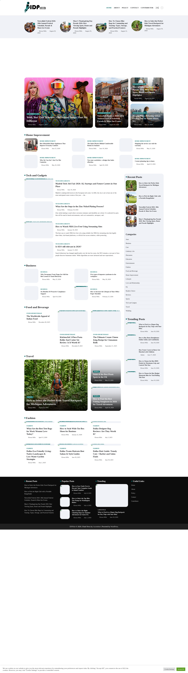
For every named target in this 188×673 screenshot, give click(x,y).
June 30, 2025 (76, 457)
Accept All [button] (181, 669)
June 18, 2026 (155, 330)
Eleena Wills (42, 31)
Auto (127, 239)
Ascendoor (97, 527)
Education (129, 259)
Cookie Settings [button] (169, 669)
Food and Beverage (34, 313)
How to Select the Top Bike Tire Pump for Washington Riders (81, 500)
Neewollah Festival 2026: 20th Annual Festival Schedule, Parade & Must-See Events (110, 118)
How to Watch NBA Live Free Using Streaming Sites (78, 226)
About (117, 8)
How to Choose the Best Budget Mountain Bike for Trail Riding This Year (149, 363)
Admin (142, 342)
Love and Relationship (133, 283)
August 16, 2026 (149, 98)
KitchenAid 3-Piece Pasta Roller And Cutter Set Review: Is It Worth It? (71, 340)
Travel (30, 397)
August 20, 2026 (114, 124)
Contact (134, 8)
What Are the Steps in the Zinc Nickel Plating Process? (79, 206)
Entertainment (104, 113)
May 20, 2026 (56, 165)
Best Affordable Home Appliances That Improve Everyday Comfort (52, 144)
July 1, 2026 (87, 517)
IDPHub (73, 527)
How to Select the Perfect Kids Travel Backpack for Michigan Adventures (118, 23)
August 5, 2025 (43, 124)
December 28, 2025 (44, 322)
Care (127, 247)
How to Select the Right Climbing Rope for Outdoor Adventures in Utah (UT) (81, 513)
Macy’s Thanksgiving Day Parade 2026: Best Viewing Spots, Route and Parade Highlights (150, 221)
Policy (125, 8)
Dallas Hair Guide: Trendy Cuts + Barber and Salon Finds (105, 454)
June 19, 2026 (103, 148)
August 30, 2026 (43, 407)
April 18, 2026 (57, 296)
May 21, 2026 (151, 148)
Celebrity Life (33, 114)
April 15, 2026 (43, 437)
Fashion (30, 426)
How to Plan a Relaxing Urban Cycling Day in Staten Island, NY (146, 118)
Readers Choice (130, 291)
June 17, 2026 (152, 342)
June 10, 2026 (72, 190)
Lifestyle (128, 279)
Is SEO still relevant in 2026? (68, 246)
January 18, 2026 (73, 230)
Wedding (128, 311)
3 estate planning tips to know (145, 161)
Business (44, 272)
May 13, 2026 (149, 124)
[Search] (162, 7)
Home (109, 8)
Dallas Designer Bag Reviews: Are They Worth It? (104, 431)
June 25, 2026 (56, 148)
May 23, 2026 (57, 279)
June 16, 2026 (155, 356)
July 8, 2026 (87, 493)
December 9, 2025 (77, 346)
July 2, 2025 (42, 462)
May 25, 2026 (109, 380)
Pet (127, 287)
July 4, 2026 (87, 505)
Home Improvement (48, 141)
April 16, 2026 (109, 407)
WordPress (114, 527)
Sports (128, 299)
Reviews (128, 295)
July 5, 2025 (108, 437)
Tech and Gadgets (62, 181)
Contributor (147, 8)
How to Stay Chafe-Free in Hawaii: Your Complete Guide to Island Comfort (82, 488)
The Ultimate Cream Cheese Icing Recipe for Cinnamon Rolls (105, 340)
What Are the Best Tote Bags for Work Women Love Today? (39, 431)
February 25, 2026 (107, 296)
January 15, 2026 (73, 250)
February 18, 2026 (73, 210)
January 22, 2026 (77, 434)
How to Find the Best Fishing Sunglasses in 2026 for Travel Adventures (105, 401)
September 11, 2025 (111, 346)
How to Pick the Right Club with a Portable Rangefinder (152, 23)
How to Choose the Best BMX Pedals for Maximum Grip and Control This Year (149, 351)
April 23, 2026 (151, 164)
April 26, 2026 (103, 165)
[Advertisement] (94, 58)
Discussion (129, 255)
